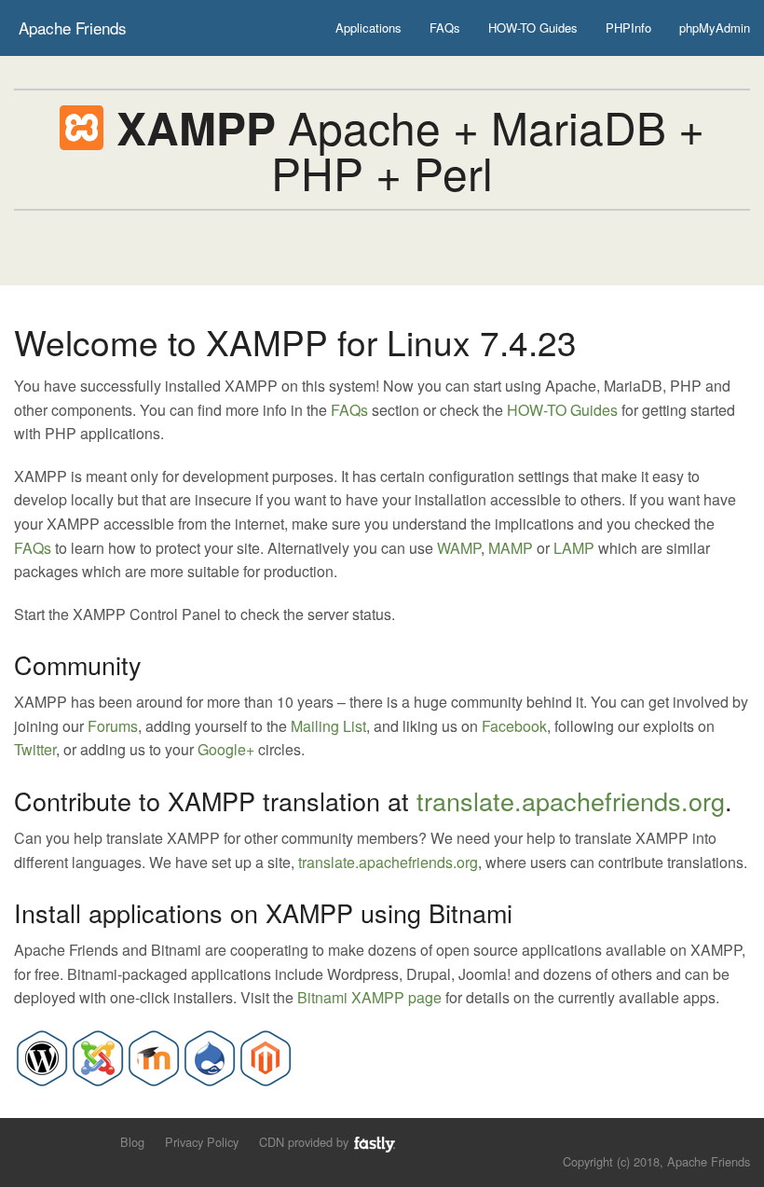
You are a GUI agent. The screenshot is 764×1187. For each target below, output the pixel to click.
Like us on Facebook (57, 1140)
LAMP (573, 548)
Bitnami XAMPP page (369, 997)
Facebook (514, 726)
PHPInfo (628, 27)
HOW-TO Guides (533, 27)
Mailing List (328, 726)
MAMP (510, 548)
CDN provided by (305, 1142)
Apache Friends (73, 27)
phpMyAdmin (714, 27)
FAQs (445, 27)
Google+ (226, 749)
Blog (132, 1142)
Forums (113, 726)
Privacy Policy (202, 1142)
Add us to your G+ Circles (89, 1140)
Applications (368, 27)
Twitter (35, 749)
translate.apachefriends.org (570, 800)
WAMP (459, 548)
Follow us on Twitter (25, 1140)
